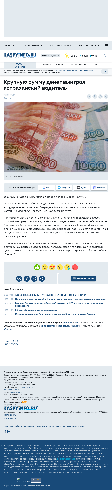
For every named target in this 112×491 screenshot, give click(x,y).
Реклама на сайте (11, 390)
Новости (9, 45)
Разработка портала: (27, 486)
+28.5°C (73, 55)
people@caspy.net (25, 387)
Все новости (10, 418)
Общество (20, 67)
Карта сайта (10, 415)
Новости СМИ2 (11, 341)
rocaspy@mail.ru (15, 392)
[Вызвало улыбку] (45, 267)
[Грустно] (67, 267)
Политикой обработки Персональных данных (74, 70)
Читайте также (13, 289)
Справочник (32, 45)
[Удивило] (60, 267)
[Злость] (75, 267)
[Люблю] (52, 267)
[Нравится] (37, 267)
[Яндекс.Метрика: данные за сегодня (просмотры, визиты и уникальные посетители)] (23, 479)
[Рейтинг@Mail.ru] (36, 479)
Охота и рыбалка (60, 45)
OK (105, 71)
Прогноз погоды (89, 45)
